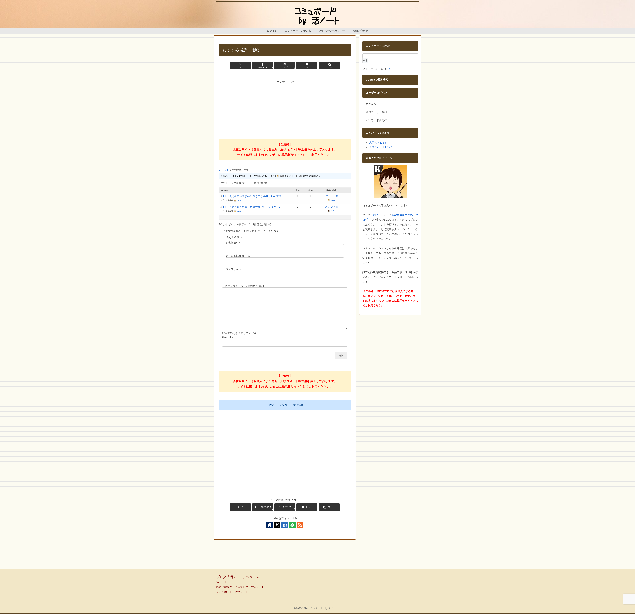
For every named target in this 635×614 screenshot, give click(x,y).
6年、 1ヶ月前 (296, 176)
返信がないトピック (381, 147)
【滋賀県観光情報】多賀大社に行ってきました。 (255, 207)
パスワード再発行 (376, 120)
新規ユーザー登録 (376, 112)
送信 (341, 355)
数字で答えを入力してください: (241, 333)
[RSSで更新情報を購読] (300, 525)
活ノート (221, 582)
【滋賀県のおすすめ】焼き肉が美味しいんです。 (255, 196)
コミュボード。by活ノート (232, 591)
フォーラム (224, 170)
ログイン (371, 104)
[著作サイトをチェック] (269, 525)
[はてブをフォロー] (284, 525)
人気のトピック (378, 142)
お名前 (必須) (233, 242)
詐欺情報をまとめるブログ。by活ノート (240, 587)
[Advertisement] (285, 107)
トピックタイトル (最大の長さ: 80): (243, 285)
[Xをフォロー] (277, 525)
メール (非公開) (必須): (239, 255)
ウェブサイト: (234, 269)
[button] (329, 65)
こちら (390, 68)
